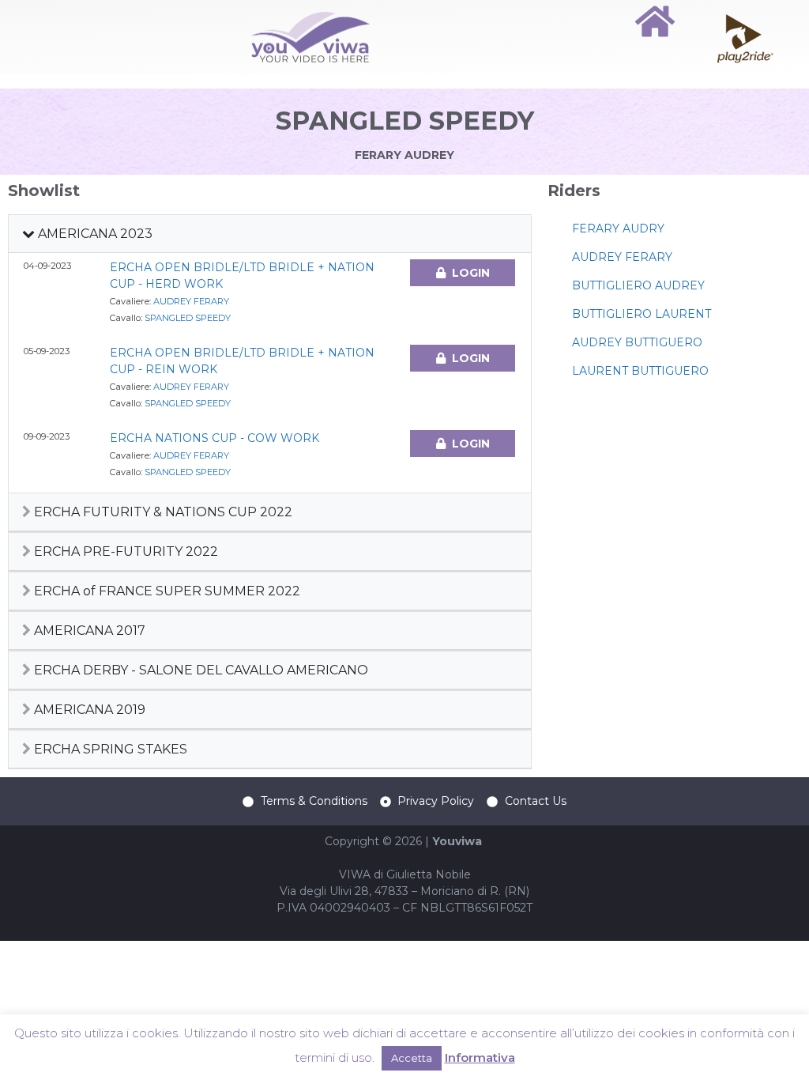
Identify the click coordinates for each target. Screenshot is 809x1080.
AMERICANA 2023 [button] (93, 233)
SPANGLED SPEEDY (188, 317)
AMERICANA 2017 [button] (88, 630)
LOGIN (471, 273)
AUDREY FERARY (191, 301)
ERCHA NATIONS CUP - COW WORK (214, 438)
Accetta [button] (411, 1058)
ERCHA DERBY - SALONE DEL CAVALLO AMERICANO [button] (199, 670)
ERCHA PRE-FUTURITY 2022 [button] (124, 551)
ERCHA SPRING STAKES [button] (109, 749)
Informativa (480, 1057)
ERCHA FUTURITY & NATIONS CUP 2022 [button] (161, 511)
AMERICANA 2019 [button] (88, 709)
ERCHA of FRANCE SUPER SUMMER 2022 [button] (165, 591)
